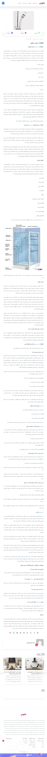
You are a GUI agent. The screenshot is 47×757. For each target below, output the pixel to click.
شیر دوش (34, 94)
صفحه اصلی (34, 3)
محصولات (29, 3)
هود (43, 742)
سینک (42, 746)
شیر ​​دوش (37, 47)
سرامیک (33, 746)
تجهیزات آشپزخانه (40, 741)
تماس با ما (24, 3)
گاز (43, 745)
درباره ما (19, 3)
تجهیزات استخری (32, 745)
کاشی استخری (32, 742)
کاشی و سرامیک (32, 741)
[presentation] (43, 32)
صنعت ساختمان (35, 39)
